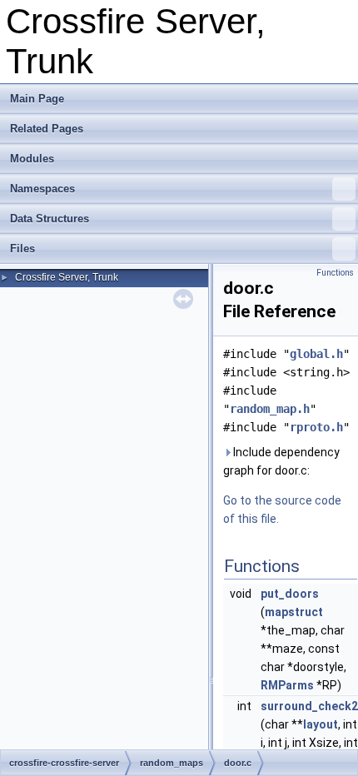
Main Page (37, 98)
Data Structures (49, 218)
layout (320, 724)
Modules (32, 158)
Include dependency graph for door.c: (281, 461)
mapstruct (294, 612)
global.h (316, 354)
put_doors (290, 593)
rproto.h (316, 427)
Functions (335, 272)
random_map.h (270, 408)
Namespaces (42, 188)
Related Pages (46, 128)
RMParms (287, 685)
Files (22, 248)
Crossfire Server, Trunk (66, 277)
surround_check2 (309, 706)
